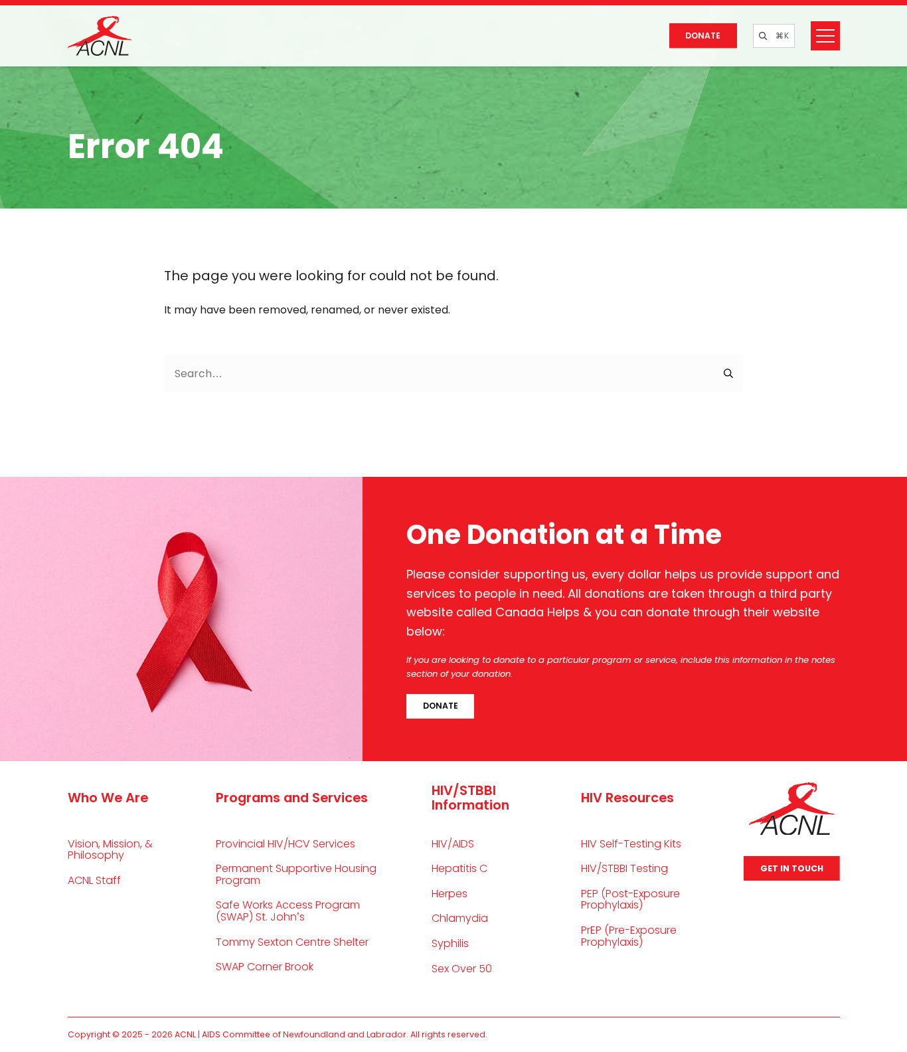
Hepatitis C (459, 868)
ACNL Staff (94, 880)
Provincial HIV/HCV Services (285, 843)
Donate (702, 35)
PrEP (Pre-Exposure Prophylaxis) (629, 936)
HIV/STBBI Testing (624, 868)
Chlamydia (460, 918)
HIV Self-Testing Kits (631, 843)
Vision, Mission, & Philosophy (110, 849)
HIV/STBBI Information (470, 797)
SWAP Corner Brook (264, 966)
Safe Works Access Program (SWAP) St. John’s (288, 910)
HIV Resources (627, 797)
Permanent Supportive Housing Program (296, 874)
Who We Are (108, 797)
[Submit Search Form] (729, 374)
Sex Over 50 (462, 968)
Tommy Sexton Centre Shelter (292, 942)
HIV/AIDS (453, 843)
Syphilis (450, 943)
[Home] (100, 36)
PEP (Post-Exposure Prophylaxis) (630, 899)
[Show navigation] (825, 35)
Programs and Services (292, 797)
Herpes (449, 893)
